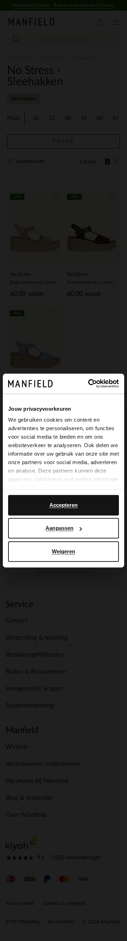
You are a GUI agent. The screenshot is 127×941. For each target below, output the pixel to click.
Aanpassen (59, 528)
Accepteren (63, 505)
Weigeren (63, 551)
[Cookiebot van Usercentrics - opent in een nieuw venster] (89, 383)
